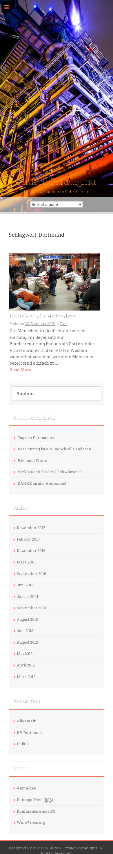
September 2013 (31, 607)
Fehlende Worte (32, 460)
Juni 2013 (25, 630)
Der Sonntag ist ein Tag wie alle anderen (54, 448)
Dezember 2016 (31, 550)
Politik (23, 743)
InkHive (40, 848)
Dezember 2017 (31, 527)
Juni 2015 (25, 584)
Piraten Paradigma (56, 181)
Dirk (63, 323)
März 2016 (26, 562)
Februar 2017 (28, 539)
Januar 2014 (27, 596)
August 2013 (27, 619)
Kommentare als (36, 811)
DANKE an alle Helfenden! (43, 316)
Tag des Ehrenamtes (36, 437)
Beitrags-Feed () (35, 799)
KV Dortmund (29, 732)
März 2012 (26, 676)
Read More (20, 369)
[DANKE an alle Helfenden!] (54, 281)
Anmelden (26, 788)
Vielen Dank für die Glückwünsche (49, 471)
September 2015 (31, 573)
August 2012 (27, 642)
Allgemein (26, 720)
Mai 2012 (24, 653)
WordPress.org (31, 822)
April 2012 (26, 665)
